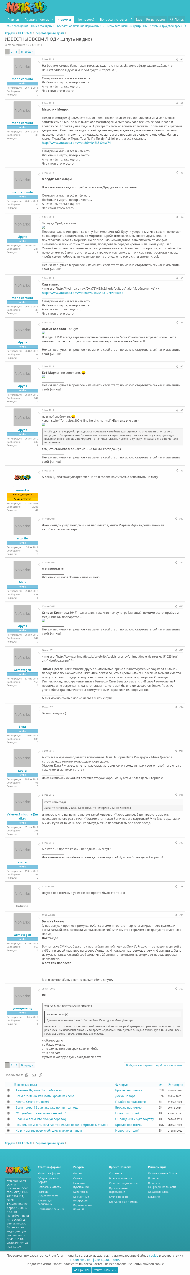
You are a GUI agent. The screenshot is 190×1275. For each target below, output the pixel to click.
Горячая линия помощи (82, 1207)
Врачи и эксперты (120, 1178)
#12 (181, 606)
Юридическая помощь (123, 1201)
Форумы (64, 19)
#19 (181, 915)
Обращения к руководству (134, 1119)
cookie (153, 1255)
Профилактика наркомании (118, 1190)
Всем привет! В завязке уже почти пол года (47, 1107)
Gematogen (22, 670)
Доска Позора (125, 1096)
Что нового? (85, 19)
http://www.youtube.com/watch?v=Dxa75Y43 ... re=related (82, 293)
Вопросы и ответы (113, 19)
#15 (181, 750)
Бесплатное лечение (51, 1209)
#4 (182, 217)
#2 (182, 103)
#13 (181, 650)
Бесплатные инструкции (81, 1198)
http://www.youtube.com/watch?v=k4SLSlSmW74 (76, 143)
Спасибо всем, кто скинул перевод (41, 1119)
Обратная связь (158, 1191)
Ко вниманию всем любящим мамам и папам (49, 1130)
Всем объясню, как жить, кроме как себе (45, 1096)
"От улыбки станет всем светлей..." (41, 1113)
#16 (181, 794)
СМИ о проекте (119, 1196)
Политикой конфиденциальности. (95, 1260)
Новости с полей (127, 1113)
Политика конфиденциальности (162, 1185)
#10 (181, 518)
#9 (182, 470)
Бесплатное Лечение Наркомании (79, 26)
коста (22, 770)
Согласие (154, 1196)
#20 (181, 988)
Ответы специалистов (123, 1183)
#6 (182, 322)
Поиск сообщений (42, 26)
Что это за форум (49, 1173)
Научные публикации (81, 1185)
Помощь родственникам (48, 1193)
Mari (22, 582)
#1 (182, 59)
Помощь (153, 1178)
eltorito (22, 538)
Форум (77, 1173)
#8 (182, 410)
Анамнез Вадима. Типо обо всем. (39, 1090)
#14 (181, 707)
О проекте (115, 1173)
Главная (13, 19)
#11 (181, 562)
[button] (52, 19)
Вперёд (26, 51)
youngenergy (22, 1008)
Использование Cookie (162, 1173)
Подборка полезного (130, 1102)
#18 (181, 886)
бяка (22, 727)
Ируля (22, 237)
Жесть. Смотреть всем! (32, 1102)
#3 (182, 172)
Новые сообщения (16, 26)
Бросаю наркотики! (129, 1090)
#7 (182, 366)
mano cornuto (16, 45)
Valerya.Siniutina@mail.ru (22, 816)
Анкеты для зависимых (45, 1202)
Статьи (77, 1178)
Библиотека (80, 1191)
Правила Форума (36, 19)
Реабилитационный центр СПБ (127, 26)
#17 (181, 842)
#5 (182, 278)
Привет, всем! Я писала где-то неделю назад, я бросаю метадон (62, 1125)
